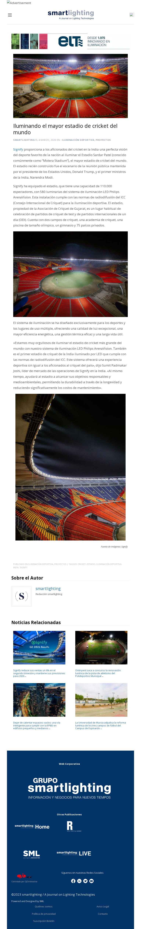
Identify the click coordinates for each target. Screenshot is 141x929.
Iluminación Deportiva (78, 140)
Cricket (82, 564)
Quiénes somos (44, 906)
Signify (23, 567)
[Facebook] (73, 880)
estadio (91, 564)
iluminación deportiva (108, 564)
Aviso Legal (103, 906)
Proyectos (103, 140)
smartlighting (24, 140)
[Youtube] (91, 880)
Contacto (103, 913)
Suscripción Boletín (43, 921)
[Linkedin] (79, 880)
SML (41, 901)
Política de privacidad (44, 913)
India (16, 567)
